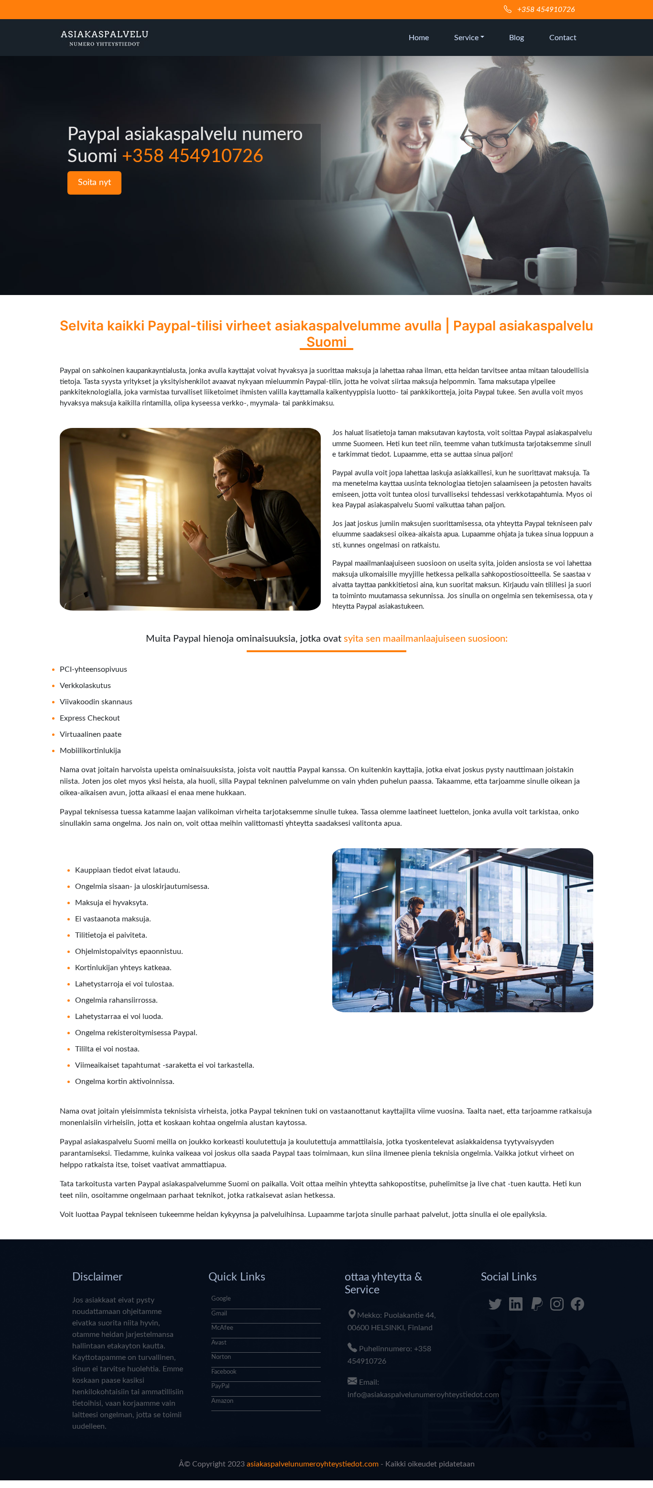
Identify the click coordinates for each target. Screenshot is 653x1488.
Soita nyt (94, 182)
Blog (516, 38)
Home (419, 38)
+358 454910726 (545, 9)
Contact (563, 38)
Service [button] (466, 38)
